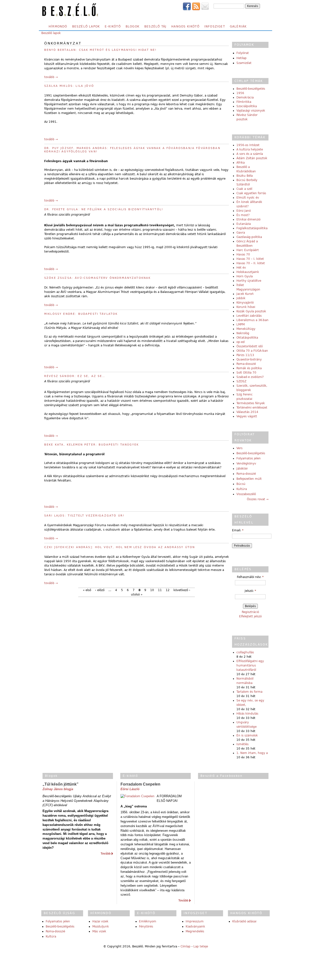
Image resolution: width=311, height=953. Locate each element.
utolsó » (136, 594)
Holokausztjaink (247, 272)
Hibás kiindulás (247, 713)
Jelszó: (250, 591)
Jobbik (240, 298)
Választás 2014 (247, 412)
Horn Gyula (244, 276)
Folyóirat (242, 53)
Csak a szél (244, 189)
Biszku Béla (244, 175)
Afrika (240, 162)
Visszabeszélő (246, 494)
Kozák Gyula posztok (251, 311)
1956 (240, 93)
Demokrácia (245, 97)
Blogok (132, 26)
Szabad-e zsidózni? (250, 377)
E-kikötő (113, 26)
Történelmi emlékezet (251, 407)
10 (152, 590)
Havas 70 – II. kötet (250, 263)
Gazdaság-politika (249, 237)
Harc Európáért (247, 250)
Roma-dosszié (246, 364)
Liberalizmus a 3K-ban (252, 320)
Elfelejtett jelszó (250, 616)
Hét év (241, 267)
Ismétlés (242, 744)
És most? (243, 215)
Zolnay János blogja (58, 789)
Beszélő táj (155, 26)
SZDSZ (241, 381)
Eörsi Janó (243, 210)
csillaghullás (245, 652)
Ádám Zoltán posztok (251, 158)
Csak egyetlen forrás (251, 193)
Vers (239, 448)
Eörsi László (130, 789)
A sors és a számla (249, 154)
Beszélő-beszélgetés (250, 88)
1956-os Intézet (247, 145)
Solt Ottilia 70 (246, 372)
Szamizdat (243, 63)
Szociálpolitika (246, 106)
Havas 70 (243, 254)
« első (87, 590)
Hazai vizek (100, 921)
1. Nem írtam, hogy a (252, 753)
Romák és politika (249, 368)
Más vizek (99, 931)
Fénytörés (146, 926)
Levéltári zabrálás (249, 315)
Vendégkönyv (246, 463)
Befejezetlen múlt (249, 479)
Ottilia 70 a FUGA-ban (252, 350)
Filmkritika (243, 102)
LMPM (240, 324)
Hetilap (241, 58)
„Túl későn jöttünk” (60, 784)
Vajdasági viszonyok (250, 110)
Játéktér (242, 468)
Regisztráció (250, 612)
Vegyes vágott (246, 416)
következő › (181, 590)
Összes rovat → (257, 499)
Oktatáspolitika (247, 337)
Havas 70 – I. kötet (250, 259)
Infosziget (214, 26)
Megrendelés (195, 931)
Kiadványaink (195, 926)
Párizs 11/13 (245, 355)
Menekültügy (245, 329)
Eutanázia (243, 224)
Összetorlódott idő (249, 346)
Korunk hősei (245, 307)
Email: (237, 530)
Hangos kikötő (185, 26)
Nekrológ (242, 333)
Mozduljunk (100, 926)
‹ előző (99, 590)
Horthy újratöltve (248, 280)
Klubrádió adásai (244, 921)
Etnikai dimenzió (248, 219)
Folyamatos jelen (248, 458)
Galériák (238, 26)
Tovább (106, 853)
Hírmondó (58, 26)
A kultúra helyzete (249, 149)
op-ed (240, 342)
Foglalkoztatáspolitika (252, 228)
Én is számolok (247, 735)
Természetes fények (250, 403)
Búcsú (240, 484)
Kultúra (241, 489)
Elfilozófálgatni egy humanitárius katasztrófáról (250, 665)
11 (160, 590)
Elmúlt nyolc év (247, 197)
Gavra (240, 232)
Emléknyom (147, 921)
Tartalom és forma (249, 691)
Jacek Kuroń (245, 294)
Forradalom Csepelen (140, 784)
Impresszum (195, 921)
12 (168, 590)
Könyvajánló (245, 302)
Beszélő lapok (86, 26)
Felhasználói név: (250, 577)
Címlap (185, 946)
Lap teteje (200, 946)
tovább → (51, 77)
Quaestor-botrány (249, 359)
